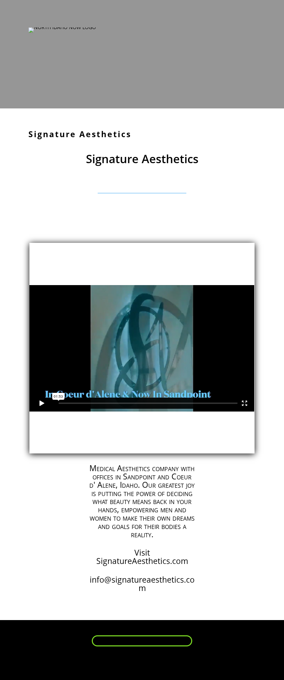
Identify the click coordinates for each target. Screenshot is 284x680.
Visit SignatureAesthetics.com (142, 556)
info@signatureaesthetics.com (142, 583)
